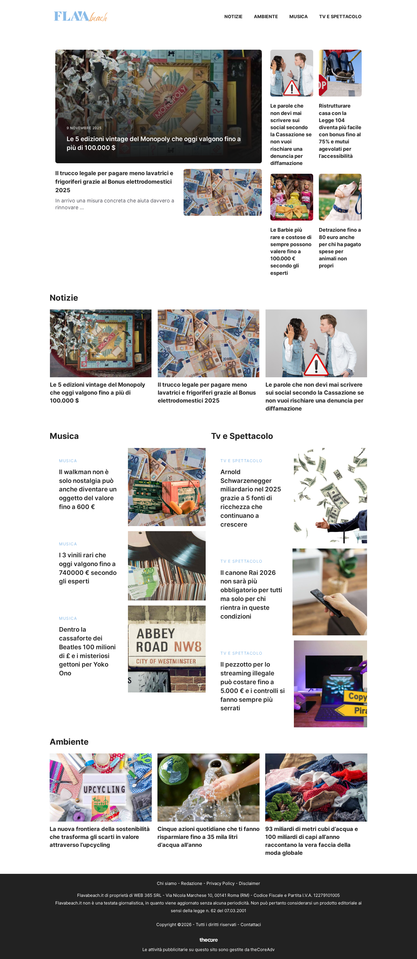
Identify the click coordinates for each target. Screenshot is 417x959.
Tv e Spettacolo (340, 16)
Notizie (233, 16)
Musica (298, 16)
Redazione (191, 883)
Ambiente (266, 16)
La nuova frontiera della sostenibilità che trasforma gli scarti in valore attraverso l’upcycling (100, 837)
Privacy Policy (221, 883)
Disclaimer (249, 883)
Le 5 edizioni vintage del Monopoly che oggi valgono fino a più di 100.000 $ (97, 392)
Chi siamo (167, 883)
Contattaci (251, 924)
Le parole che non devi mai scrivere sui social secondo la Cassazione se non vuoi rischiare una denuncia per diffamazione (291, 134)
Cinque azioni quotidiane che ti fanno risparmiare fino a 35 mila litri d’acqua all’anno (208, 837)
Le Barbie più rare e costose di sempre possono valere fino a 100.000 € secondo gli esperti (290, 251)
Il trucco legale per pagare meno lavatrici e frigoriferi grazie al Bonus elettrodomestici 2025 (114, 182)
